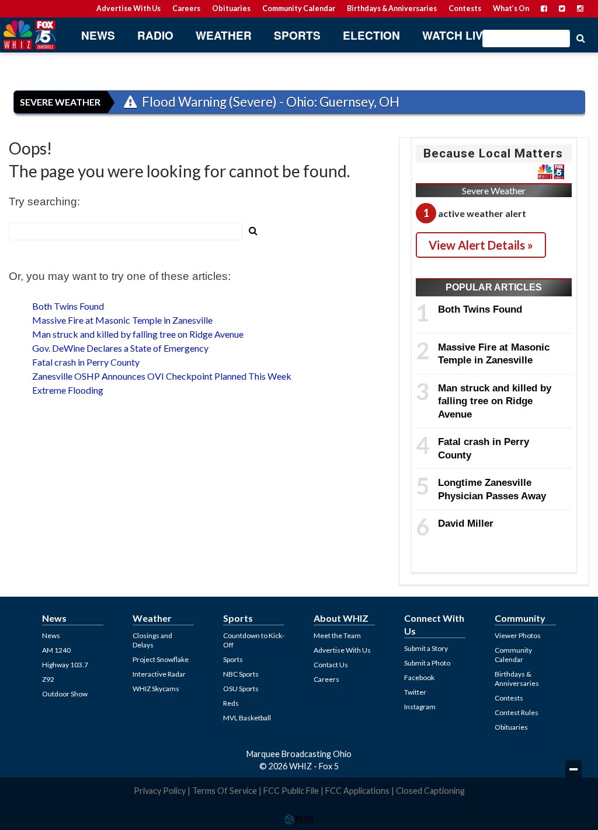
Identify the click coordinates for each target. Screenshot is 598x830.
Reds (231, 703)
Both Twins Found (68, 305)
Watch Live (456, 35)
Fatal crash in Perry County (86, 361)
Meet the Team (337, 635)
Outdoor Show (65, 693)
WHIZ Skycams (156, 688)
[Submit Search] (580, 37)
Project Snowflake (161, 659)
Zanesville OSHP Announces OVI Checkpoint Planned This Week (161, 375)
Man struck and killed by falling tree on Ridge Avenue (138, 333)
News (98, 35)
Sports (297, 35)
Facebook (419, 677)
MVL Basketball (247, 717)
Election (371, 35)
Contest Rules (516, 712)
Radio (155, 35)
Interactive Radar (159, 674)
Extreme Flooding (67, 389)
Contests (464, 8)
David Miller (465, 523)
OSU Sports (241, 688)
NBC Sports (241, 674)
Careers (186, 8)
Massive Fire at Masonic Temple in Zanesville (122, 319)
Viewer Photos (518, 635)
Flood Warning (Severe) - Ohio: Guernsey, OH (269, 102)
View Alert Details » (481, 245)
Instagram (420, 706)
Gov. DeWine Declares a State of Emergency (120, 347)
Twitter (415, 692)
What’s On (511, 8)
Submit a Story (426, 648)
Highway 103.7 (65, 664)
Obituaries (231, 8)
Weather (224, 35)
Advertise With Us (128, 8)
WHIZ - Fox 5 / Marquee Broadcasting (29, 35)
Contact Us (331, 664)
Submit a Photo (427, 663)
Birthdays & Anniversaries (392, 8)
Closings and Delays (152, 640)
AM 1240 (56, 650)
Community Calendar (298, 8)
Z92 (48, 679)
